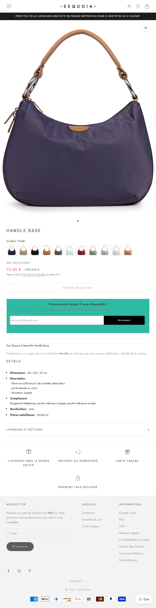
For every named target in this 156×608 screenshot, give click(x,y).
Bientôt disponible (78, 288)
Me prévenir (124, 320)
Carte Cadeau (90, 526)
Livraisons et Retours (131, 553)
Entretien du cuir (92, 520)
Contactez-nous (128, 560)
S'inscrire (20, 546)
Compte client (127, 513)
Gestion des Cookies (131, 546)
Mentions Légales (129, 533)
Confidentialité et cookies (134, 540)
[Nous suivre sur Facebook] (8, 571)
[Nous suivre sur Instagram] (19, 571)
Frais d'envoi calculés (33, 274)
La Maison (88, 513)
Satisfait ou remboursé (78, 461)
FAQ (121, 520)
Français (76, 581)
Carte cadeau (127, 461)
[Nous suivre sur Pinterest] (30, 571)
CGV (122, 526)
